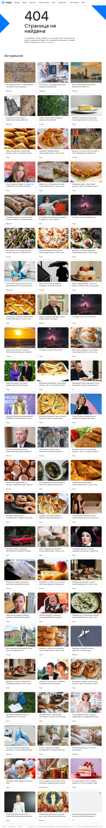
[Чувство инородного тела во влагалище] (86, 740)
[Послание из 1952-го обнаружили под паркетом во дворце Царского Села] (19, 77)
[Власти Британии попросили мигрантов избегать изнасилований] (86, 77)
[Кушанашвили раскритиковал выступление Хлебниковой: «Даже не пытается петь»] (86, 807)
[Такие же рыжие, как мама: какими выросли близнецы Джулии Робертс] (19, 376)
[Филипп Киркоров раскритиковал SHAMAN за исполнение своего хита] (19, 409)
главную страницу (47, 42)
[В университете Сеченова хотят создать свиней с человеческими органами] (19, 210)
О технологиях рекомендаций (45, 826)
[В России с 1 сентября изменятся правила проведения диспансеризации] (53, 77)
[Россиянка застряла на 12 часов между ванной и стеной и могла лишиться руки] (19, 276)
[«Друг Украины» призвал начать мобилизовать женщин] (53, 309)
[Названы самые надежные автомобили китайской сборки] (19, 541)
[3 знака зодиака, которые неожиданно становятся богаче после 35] (53, 740)
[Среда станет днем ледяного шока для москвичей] (53, 110)
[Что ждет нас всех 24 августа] (86, 210)
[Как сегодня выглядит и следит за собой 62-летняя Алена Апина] (19, 177)
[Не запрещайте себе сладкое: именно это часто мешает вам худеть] (86, 773)
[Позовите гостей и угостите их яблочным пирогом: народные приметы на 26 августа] (53, 575)
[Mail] (3, 2)
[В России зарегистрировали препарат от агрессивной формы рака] (19, 740)
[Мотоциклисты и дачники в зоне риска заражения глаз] (19, 641)
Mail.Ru (4, 826)
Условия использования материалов (87, 826)
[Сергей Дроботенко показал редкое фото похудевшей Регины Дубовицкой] (86, 707)
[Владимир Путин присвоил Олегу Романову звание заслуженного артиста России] (86, 376)
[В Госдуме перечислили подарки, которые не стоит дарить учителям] (53, 210)
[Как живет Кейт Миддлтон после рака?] (19, 773)
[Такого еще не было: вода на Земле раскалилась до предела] (19, 342)
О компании (11, 826)
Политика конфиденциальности (64, 826)
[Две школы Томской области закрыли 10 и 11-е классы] (19, 707)
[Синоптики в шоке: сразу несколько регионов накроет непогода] (53, 442)
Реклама (19, 826)
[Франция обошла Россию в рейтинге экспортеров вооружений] (86, 641)
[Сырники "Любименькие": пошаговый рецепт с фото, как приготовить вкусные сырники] (53, 143)
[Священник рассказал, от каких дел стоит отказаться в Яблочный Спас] (53, 807)
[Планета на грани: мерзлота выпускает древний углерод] (19, 575)
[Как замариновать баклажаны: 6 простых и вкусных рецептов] (53, 475)
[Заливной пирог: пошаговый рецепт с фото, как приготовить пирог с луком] (86, 177)
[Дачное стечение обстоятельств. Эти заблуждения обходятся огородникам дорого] (86, 143)
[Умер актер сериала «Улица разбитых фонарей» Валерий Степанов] (19, 608)
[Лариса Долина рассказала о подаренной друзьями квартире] (19, 807)
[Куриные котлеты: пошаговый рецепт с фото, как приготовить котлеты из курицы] (86, 442)
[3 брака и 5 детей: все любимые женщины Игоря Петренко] (53, 674)
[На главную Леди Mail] (8, 2)
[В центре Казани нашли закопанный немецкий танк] (19, 110)
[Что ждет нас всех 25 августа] (86, 309)
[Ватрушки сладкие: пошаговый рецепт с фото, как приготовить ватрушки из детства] (86, 674)
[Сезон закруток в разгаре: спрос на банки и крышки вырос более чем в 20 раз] (53, 773)
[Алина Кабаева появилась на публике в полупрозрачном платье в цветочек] (86, 409)
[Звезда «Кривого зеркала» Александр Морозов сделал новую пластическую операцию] (53, 608)
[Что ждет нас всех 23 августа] (53, 342)
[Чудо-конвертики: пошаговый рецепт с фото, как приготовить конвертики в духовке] (19, 143)
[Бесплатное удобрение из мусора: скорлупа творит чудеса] (19, 475)
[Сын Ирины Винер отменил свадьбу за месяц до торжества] (86, 541)
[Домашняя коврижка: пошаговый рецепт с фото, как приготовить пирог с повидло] (53, 376)
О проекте (31, 826)
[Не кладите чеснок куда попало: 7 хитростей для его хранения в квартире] (19, 243)
